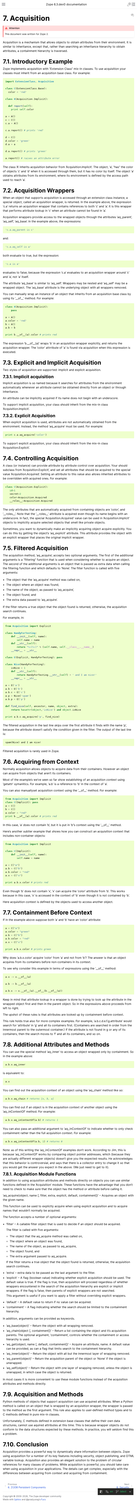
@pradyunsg (32, 1499)
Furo (43, 1499)
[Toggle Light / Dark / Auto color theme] (129, 4)
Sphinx (17, 1499)
